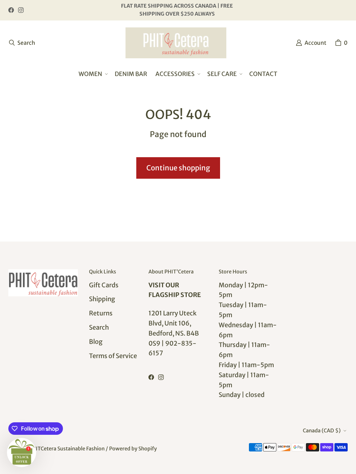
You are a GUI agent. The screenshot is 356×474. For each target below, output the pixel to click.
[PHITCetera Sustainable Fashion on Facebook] (11, 10)
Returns (101, 313)
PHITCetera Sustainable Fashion (67, 449)
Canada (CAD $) (322, 431)
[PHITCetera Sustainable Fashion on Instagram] (21, 10)
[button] (92, 74)
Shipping (102, 299)
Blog (96, 342)
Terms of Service (113, 356)
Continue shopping (178, 167)
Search (99, 327)
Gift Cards (104, 285)
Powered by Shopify (133, 449)
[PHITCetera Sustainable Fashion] (176, 42)
